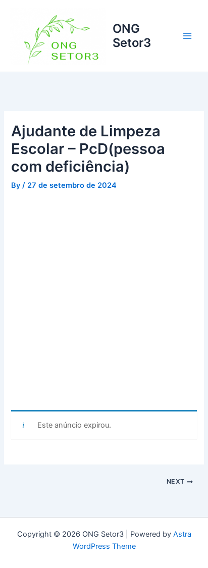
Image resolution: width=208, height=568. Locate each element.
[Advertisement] (104, 302)
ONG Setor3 (132, 35)
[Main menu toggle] (187, 35)
